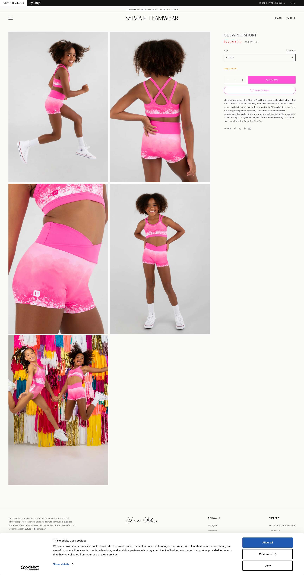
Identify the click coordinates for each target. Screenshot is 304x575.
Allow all (267, 542)
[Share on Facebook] (234, 128)
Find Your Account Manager (282, 525)
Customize (265, 554)
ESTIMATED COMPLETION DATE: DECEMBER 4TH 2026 (152, 9)
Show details (61, 564)
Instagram (213, 525)
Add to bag (272, 79)
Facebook (212, 530)
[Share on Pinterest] (244, 128)
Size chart (291, 50)
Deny (267, 565)
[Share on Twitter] (239, 128)
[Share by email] (249, 128)
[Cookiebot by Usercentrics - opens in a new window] (29, 568)
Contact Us (274, 530)
